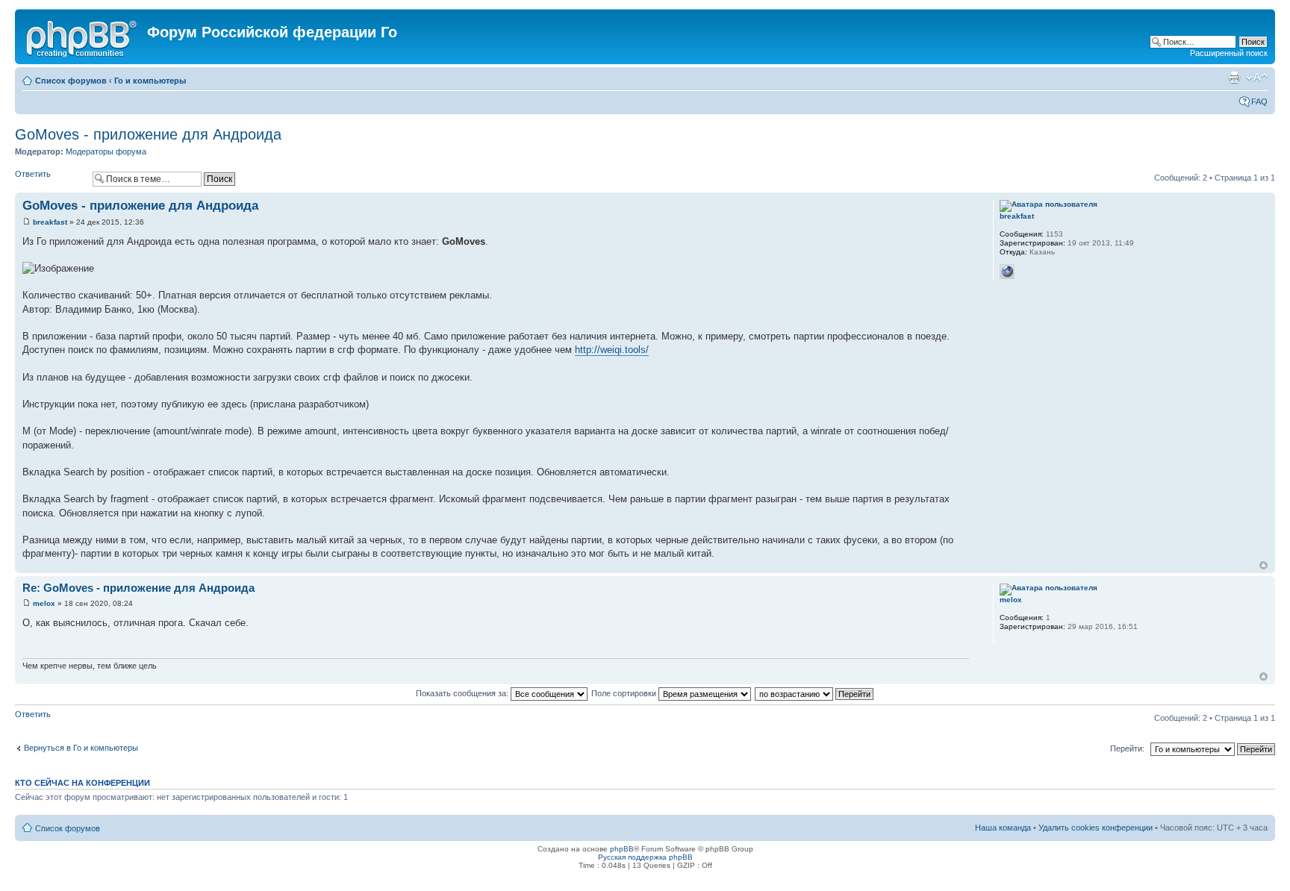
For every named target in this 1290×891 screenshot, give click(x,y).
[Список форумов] (83, 36)
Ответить (33, 173)
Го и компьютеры (150, 80)
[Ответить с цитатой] (948, 203)
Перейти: (1127, 748)
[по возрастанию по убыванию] (815, 693)
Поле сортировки (624, 693)
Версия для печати (1234, 77)
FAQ (1259, 101)
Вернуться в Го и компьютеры (81, 747)
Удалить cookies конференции (1095, 827)
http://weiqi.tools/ (612, 349)
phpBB (622, 849)
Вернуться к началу (1263, 565)
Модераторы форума (106, 151)
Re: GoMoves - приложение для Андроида (138, 587)
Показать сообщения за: (463, 693)
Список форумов (71, 80)
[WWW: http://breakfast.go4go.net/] (1007, 271)
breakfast (50, 222)
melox (44, 603)
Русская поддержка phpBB (645, 857)
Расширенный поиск (1229, 53)
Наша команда (1003, 827)
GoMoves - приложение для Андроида (148, 134)
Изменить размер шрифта (1257, 77)
